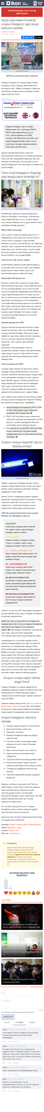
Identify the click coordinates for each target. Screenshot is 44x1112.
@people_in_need (14, 827)
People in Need (15, 824)
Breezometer (6, 706)
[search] (38, 3)
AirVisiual (38, 703)
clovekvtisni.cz (14, 833)
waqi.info (15, 706)
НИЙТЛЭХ (8, 1016)
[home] (17, 3)
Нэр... (3, 993)
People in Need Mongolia (31, 824)
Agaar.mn (29, 703)
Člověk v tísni (13, 830)
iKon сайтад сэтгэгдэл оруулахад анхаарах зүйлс (17, 1012)
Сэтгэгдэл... (6, 1000)
